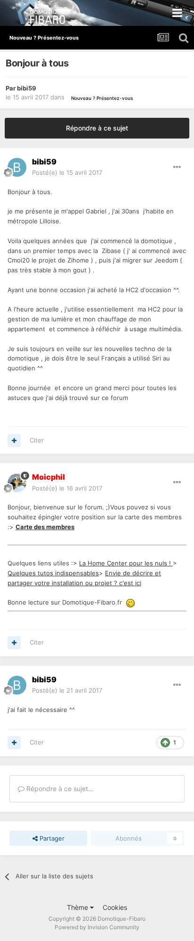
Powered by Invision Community (97, 927)
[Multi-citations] (14, 440)
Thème (78, 907)
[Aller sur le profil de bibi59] (17, 167)
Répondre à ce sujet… (59, 789)
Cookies (115, 907)
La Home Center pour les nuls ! (126, 563)
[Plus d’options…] (177, 167)
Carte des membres (45, 527)
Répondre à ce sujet (97, 128)
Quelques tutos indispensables (53, 573)
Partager (51, 838)
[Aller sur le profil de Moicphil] (17, 483)
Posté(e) (67, 172)
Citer (37, 440)
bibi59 (26, 88)
